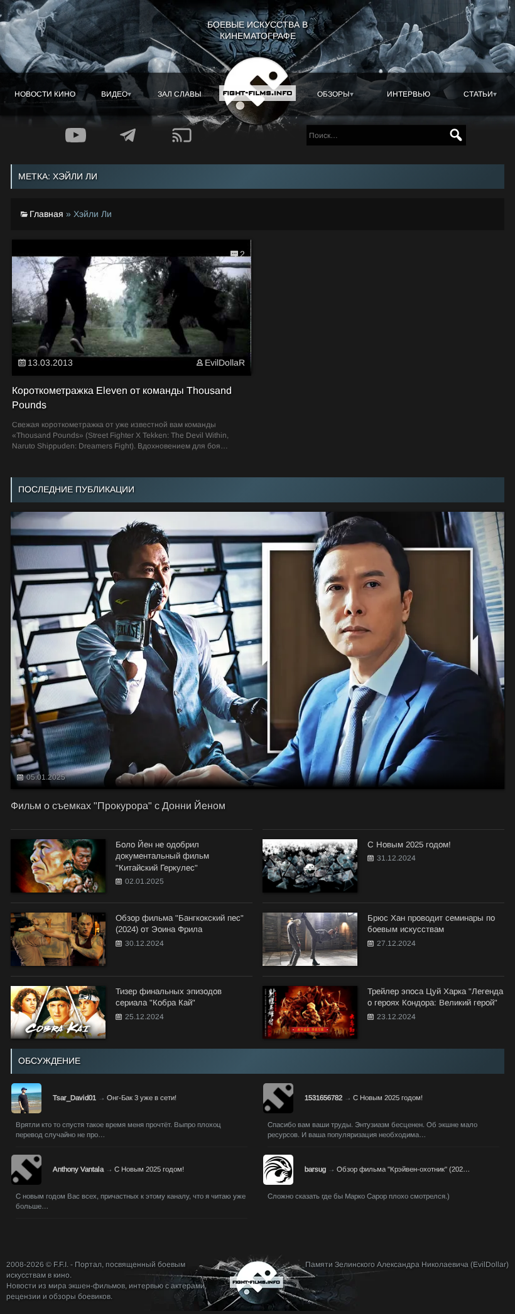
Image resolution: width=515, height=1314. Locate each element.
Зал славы (180, 94)
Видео (114, 94)
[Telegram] (128, 135)
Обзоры (333, 94)
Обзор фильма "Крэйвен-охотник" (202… (403, 1169)
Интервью (408, 94)
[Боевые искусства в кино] (257, 91)
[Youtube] (75, 135)
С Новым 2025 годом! (388, 1097)
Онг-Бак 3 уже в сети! (141, 1097)
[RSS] (181, 135)
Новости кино (44, 94)
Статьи (478, 94)
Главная (46, 214)
